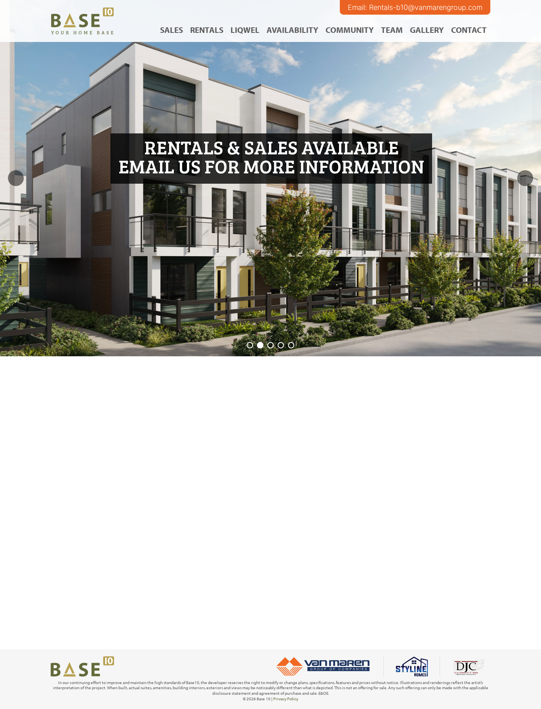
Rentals (206, 30)
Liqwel (244, 30)
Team (392, 30)
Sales (171, 30)
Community (350, 30)
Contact (469, 30)
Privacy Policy (285, 698)
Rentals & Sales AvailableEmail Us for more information (271, 156)
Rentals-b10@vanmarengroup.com (425, 7)
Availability (292, 30)
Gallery (427, 30)
